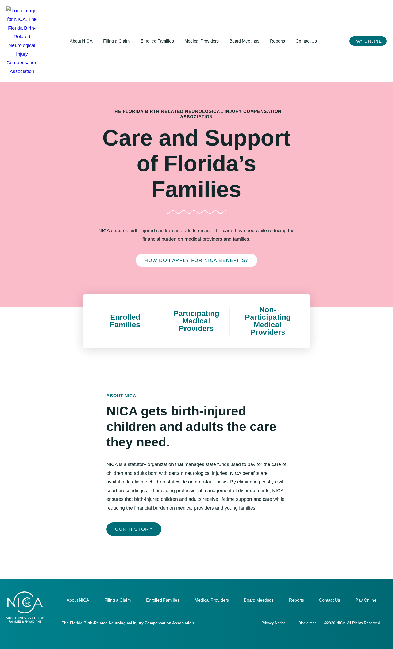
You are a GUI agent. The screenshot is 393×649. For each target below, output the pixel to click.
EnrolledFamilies (125, 321)
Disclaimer (307, 623)
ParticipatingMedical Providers (196, 321)
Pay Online (365, 600)
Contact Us (306, 41)
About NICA (81, 41)
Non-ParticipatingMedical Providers (268, 321)
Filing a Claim (116, 41)
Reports (277, 41)
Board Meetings (244, 41)
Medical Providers (201, 41)
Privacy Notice (273, 623)
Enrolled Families (157, 41)
